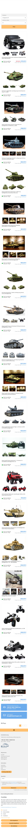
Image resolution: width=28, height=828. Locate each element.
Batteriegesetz (4, 759)
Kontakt (2, 754)
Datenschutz (3, 766)
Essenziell (5, 810)
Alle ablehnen (14, 826)
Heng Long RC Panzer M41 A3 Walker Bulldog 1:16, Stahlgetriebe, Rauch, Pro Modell (12, 595)
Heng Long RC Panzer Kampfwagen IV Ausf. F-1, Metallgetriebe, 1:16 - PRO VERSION (11, 562)
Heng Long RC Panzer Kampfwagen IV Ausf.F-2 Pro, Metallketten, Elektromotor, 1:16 (12, 696)
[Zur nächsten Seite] (26, 725)
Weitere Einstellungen (5, 817)
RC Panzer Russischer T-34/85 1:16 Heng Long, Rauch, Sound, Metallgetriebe (13, 293)
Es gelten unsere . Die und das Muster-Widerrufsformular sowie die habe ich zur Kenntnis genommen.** (13, 783)
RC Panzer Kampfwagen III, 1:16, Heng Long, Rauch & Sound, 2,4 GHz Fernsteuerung (13, 360)
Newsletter (3, 765)
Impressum (3, 769)
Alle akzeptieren (14, 820)
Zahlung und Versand (5, 756)
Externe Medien (6, 812)
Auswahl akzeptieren (14, 823)
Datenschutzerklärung (14, 783)
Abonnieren (13, 787)
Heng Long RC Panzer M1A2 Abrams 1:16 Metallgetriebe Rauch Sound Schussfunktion (13, 528)
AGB (2, 768)
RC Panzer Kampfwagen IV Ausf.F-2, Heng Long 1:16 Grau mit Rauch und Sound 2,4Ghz (13, 159)
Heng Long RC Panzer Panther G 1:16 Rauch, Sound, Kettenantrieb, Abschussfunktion (12, 394)
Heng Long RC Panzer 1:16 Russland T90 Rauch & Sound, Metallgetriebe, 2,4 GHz (13, 327)
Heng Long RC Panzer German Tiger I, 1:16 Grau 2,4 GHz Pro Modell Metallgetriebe (13, 427)
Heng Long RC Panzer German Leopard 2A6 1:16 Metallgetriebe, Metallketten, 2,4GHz (11, 125)
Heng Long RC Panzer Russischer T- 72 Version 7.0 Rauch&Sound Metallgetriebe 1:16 (12, 461)
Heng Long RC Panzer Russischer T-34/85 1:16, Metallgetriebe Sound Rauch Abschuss (11, 192)
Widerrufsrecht (4, 757)
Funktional (5, 815)
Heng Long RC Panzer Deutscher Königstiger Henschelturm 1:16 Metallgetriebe (11, 226)
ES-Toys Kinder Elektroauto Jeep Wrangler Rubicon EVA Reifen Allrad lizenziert (13, 495)
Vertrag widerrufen (6, 771)
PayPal (4, 813)
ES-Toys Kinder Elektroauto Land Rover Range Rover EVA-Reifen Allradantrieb (14, 58)
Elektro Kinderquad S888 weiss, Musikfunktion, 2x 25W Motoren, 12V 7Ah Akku (13, 629)
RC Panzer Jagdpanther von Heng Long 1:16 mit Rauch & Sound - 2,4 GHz (13, 91)
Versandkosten (23, 62)
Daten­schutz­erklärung (6, 807)
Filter (14, 26)
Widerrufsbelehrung (13, 782)
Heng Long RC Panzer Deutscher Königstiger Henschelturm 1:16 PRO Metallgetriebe (11, 259)
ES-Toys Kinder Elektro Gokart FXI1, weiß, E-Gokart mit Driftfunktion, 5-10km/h (13, 663)
